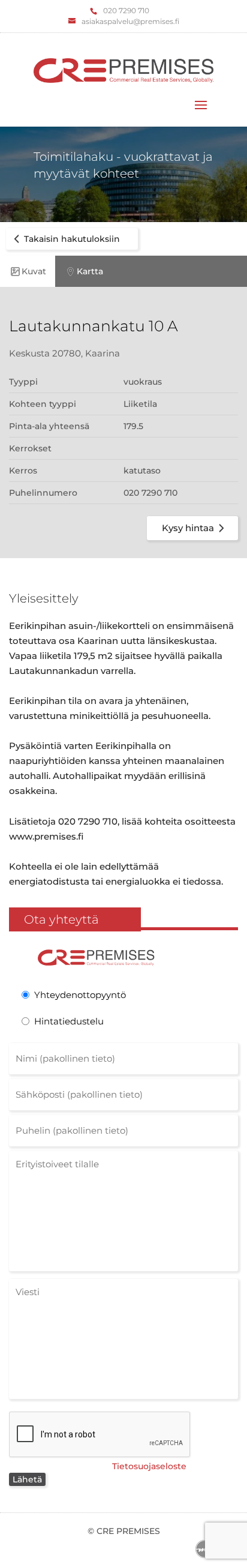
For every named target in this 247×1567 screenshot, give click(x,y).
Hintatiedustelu (69, 1021)
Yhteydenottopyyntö (80, 994)
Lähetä (27, 1479)
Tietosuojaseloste (149, 1466)
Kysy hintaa (188, 528)
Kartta (90, 271)
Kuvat (34, 271)
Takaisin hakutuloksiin (72, 238)
